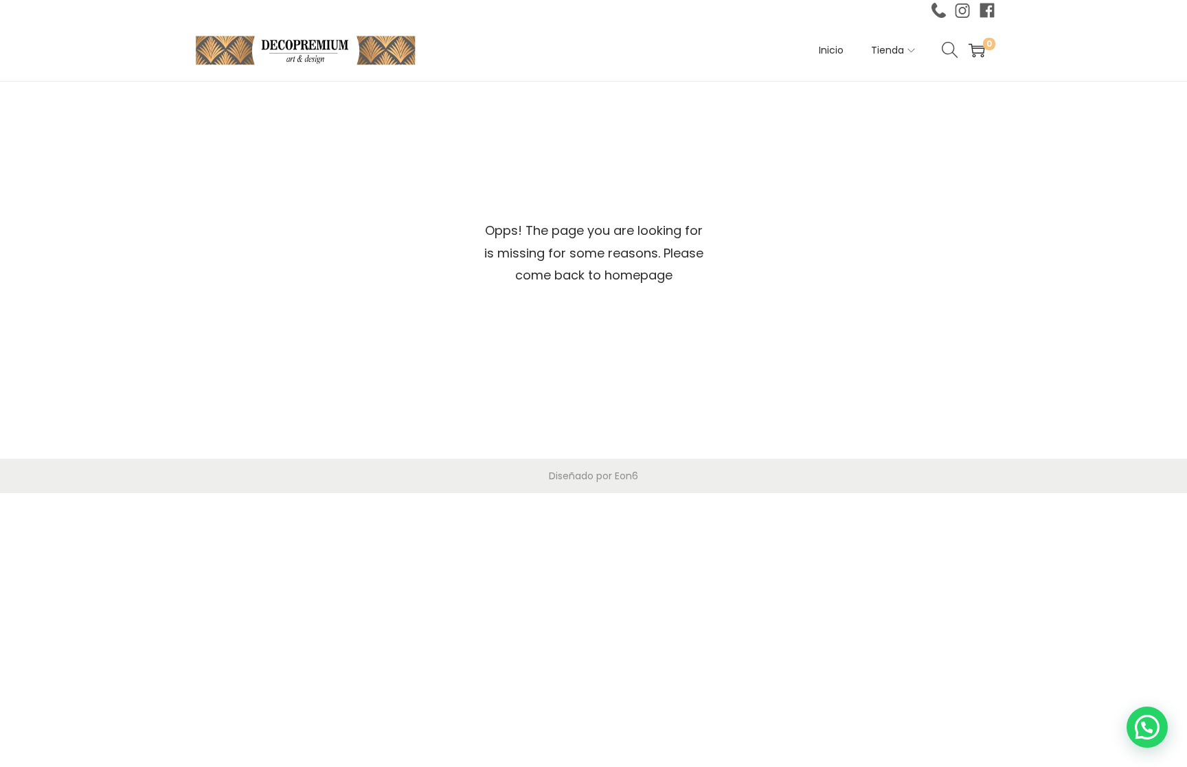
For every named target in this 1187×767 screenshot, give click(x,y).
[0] (977, 50)
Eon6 (626, 476)
